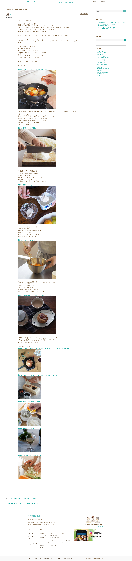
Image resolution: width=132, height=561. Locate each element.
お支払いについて (31, 536)
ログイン (96, 1)
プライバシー (57, 558)
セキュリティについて (32, 543)
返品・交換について (32, 540)
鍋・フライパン (43, 535)
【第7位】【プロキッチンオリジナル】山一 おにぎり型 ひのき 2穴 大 (37, 375)
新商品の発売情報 (101, 73)
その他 (41, 547)
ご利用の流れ (30, 533)
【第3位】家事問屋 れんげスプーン (27, 185)
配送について (30, 535)
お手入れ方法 (100, 54)
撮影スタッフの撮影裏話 (102, 72)
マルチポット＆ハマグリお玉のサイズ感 (106, 27)
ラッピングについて (32, 544)
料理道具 (42, 533)
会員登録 (103, 1)
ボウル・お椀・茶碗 (54, 537)
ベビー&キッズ (64, 539)
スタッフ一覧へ (100, 526)
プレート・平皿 (53, 535)
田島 (11, 14)
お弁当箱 (42, 545)
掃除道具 (62, 535)
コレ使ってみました (101, 56)
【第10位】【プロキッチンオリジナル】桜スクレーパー (32, 455)
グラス (51, 540)
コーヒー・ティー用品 (44, 542)
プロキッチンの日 (101, 62)
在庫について (30, 541)
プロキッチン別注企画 (102, 64)
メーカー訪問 (100, 65)
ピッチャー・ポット (54, 544)
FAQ (52, 558)
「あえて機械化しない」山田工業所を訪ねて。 (107, 24)
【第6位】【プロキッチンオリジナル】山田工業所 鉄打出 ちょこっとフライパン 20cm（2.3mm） (44, 348)
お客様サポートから (101, 52)
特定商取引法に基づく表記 (67, 558)
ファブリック (63, 537)
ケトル (41, 540)
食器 (51, 533)
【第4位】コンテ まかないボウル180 (27, 240)
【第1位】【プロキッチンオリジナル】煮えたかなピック (32, 69)
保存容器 (42, 539)
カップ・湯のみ (53, 539)
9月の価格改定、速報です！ (103, 25)
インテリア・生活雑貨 (65, 540)
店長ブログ (99, 70)
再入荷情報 (99, 67)
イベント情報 (100, 51)
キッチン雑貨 (43, 544)
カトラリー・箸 (53, 542)
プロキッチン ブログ (31, 1)
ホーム (29, 558)
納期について (30, 538)
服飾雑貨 (62, 542)
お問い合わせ (46, 558)
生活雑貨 (63, 533)
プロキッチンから (84, 13)
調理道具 (42, 537)
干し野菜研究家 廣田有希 (103, 68)
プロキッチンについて (37, 558)
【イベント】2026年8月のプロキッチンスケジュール (109, 28)
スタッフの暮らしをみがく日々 (104, 57)
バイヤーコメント (101, 59)
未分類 (98, 75)
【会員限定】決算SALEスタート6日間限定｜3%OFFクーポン (111, 22)
